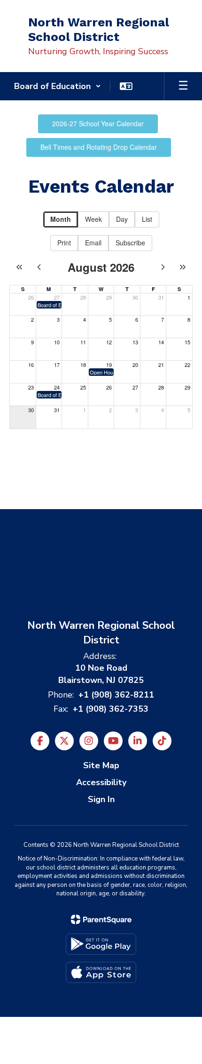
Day (122, 219)
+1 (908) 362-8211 (116, 694)
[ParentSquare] (101, 919)
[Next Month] (163, 267)
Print (64, 242)
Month (60, 219)
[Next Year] (183, 267)
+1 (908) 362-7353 (110, 709)
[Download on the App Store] (101, 972)
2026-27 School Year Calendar (98, 123)
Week (93, 219)
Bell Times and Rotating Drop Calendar (98, 147)
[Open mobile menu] (183, 86)
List (147, 219)
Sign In (101, 799)
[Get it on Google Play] (101, 944)
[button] (57, 86)
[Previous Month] (39, 267)
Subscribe (130, 242)
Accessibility (101, 782)
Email (93, 242)
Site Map (101, 765)
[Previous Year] (19, 267)
